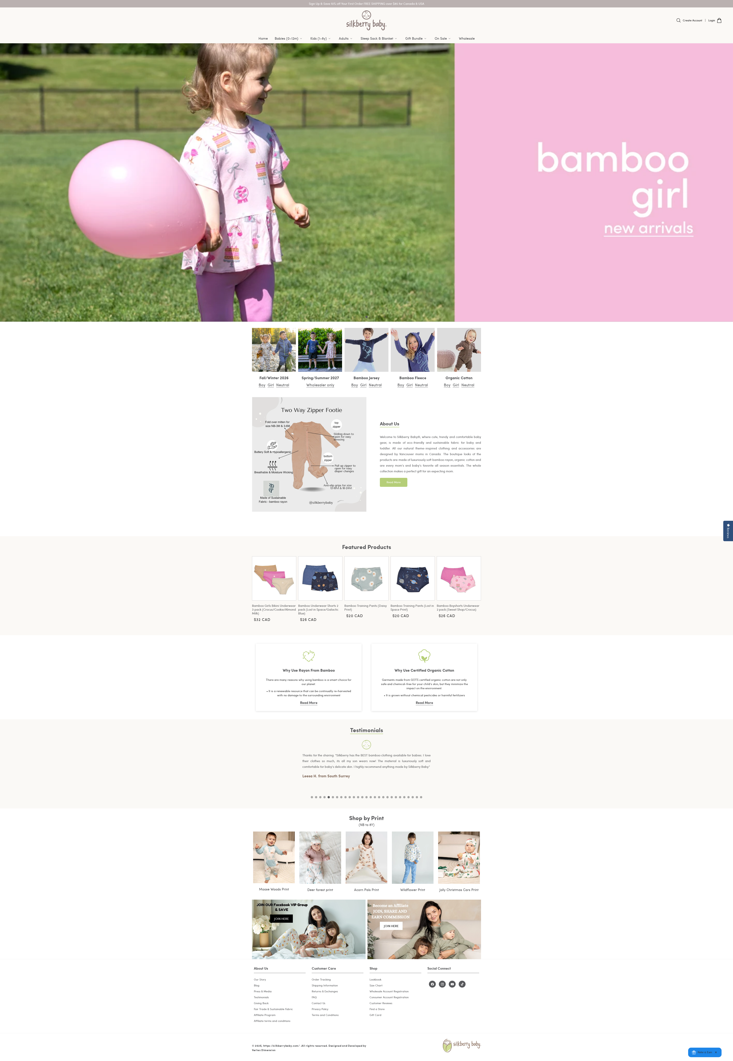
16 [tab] (375, 797)
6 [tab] (333, 797)
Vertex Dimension (264, 1050)
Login (711, 20)
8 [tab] (341, 797)
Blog (256, 985)
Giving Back (261, 1003)
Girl (271, 384)
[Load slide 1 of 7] (348, 317)
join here (281, 919)
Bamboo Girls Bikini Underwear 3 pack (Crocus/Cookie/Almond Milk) (274, 609)
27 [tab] (421, 797)
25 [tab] (413, 797)
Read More (394, 482)
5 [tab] (329, 797)
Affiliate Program (264, 1015)
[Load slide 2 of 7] (354, 317)
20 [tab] (392, 797)
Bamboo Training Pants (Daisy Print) (365, 607)
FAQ (314, 997)
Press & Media (263, 991)
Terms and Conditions (325, 1015)
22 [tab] (400, 797)
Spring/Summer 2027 (320, 377)
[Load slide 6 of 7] (379, 317)
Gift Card (375, 1015)
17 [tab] (379, 797)
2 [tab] (316, 797)
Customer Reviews (381, 1003)
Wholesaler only (320, 384)
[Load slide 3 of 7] (360, 317)
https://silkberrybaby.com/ (281, 1045)
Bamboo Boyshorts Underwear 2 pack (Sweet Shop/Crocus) (458, 607)
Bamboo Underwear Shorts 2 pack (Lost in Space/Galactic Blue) (318, 609)
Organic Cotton (459, 377)
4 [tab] (324, 797)
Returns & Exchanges (325, 991)
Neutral (282, 384)
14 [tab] (366, 797)
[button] (289, 38)
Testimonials (261, 997)
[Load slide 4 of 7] (366, 317)
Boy (262, 384)
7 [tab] (337, 797)
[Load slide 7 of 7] (385, 317)
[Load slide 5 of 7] (373, 317)
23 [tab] (404, 797)
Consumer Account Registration (389, 997)
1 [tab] (312, 797)
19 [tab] (387, 797)
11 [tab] (354, 797)
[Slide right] (475, 588)
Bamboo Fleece (412, 377)
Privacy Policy (320, 1009)
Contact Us (318, 1003)
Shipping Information (325, 985)
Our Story (260, 979)
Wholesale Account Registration (389, 991)
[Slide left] (257, 588)
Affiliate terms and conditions (272, 1021)
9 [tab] (345, 797)
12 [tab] (358, 797)
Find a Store (377, 1009)
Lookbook (375, 979)
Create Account (692, 20)
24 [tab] (408, 797)
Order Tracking (321, 979)
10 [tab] (350, 797)
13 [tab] (362, 797)
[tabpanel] (366, 765)
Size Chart (376, 985)
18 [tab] (383, 797)
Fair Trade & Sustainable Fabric (273, 1009)
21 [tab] (396, 797)
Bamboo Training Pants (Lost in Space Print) (412, 607)
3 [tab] (320, 797)
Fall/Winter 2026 (274, 377)
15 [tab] (371, 797)
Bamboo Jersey (366, 377)
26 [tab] (417, 797)
